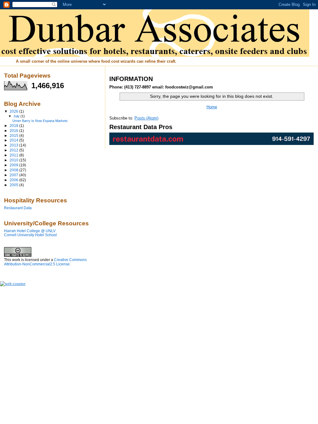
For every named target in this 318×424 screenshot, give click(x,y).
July (16, 116)
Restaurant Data (18, 208)
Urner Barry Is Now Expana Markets (40, 121)
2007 (14, 175)
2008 (14, 170)
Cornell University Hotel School (30, 235)
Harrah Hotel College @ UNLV (30, 231)
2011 (14, 155)
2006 (14, 180)
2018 (14, 126)
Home (212, 107)
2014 (14, 140)
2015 (14, 135)
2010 (14, 160)
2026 (14, 111)
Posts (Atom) (146, 118)
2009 (14, 165)
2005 (14, 185)
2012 (14, 150)
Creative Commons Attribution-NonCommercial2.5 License (45, 262)
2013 (14, 145)
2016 (14, 131)
